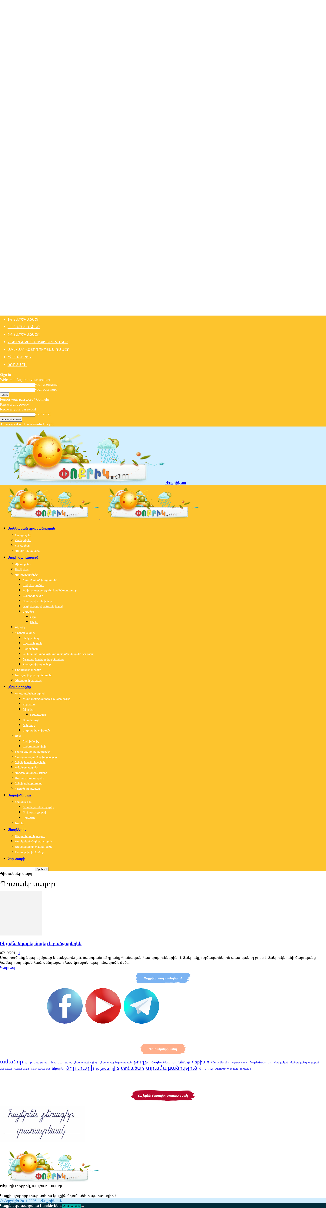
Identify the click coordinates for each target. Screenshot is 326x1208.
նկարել (58, 1068)
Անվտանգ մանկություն (30, 836)
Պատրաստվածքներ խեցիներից (36, 757)
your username (46, 384)
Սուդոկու (28, 611)
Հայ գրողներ (23, 535)
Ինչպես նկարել (32, 643)
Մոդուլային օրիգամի (36, 730)
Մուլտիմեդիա (19, 795)
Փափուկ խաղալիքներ (29, 778)
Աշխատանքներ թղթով (30, 693)
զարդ (68, 1062)
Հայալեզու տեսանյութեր (38, 807)
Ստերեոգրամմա (33, 585)
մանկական (281, 1062)
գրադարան (41, 1062)
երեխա (57, 1062)
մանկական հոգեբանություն (14, 1069)
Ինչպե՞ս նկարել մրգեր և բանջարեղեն (41, 943)
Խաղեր (19, 823)
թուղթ (141, 1061)
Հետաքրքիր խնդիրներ (37, 601)
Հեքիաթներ (22, 545)
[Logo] (50, 517)
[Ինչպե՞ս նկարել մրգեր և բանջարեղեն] (21, 934)
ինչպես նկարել (163, 1062)
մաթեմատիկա (260, 1062)
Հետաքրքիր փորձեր (28, 669)
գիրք (28, 1062)
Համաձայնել (71, 1206)
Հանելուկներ (23, 540)
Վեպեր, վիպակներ (27, 551)
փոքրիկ (206, 1068)
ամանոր (11, 1061)
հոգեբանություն (239, 1062)
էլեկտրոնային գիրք (86, 1062)
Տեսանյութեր (23, 802)
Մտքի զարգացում (23, 557)
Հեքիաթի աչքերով (34, 812)
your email (43, 414)
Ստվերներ (21, 569)
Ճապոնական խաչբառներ (40, 580)
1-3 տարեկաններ (24, 319)
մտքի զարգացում (40, 1069)
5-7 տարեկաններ (24, 334)
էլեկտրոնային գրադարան (115, 1062)
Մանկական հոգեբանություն (33, 841)
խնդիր (184, 1061)
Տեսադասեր (38, 714)
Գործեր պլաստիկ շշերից (31, 773)
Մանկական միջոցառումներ (33, 846)
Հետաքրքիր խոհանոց (29, 852)
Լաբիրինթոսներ (33, 595)
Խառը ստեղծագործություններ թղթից (46, 699)
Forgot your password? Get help (24, 399)
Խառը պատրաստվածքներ (32, 751)
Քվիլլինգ (28, 709)
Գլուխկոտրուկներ (26, 574)
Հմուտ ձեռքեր (19, 686)
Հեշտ (33, 617)
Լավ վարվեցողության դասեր (38, 349)
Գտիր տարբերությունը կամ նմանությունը (50, 590)
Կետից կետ (30, 648)
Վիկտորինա (23, 564)
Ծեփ (18, 736)
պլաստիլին (107, 1068)
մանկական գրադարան (305, 1062)
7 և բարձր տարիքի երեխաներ (38, 341)
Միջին (34, 622)
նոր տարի (80, 1067)
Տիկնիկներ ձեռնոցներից (30, 762)
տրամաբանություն (171, 1067)
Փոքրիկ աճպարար (27, 788)
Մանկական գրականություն (31, 528)
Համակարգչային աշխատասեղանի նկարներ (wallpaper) (58, 654)
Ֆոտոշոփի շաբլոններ (37, 664)
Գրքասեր (29, 817)
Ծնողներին (19, 357)
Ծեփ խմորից (31, 741)
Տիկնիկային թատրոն (28, 783)
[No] (82, 1206)
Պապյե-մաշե (31, 720)
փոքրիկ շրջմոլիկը (226, 1068)
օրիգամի (245, 1068)
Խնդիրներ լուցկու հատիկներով (43, 606)
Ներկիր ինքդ (31, 638)
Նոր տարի (17, 364)
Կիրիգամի (29, 704)
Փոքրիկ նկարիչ (25, 632)
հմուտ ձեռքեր (220, 1062)
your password (46, 389)
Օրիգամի (29, 725)
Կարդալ (7, 967)
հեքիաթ (200, 1061)
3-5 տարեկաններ (24, 326)
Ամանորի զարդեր (26, 767)
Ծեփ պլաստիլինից (35, 746)
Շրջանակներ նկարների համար (43, 659)
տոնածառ (132, 1068)
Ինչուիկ (20, 627)
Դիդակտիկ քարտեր (28, 680)
